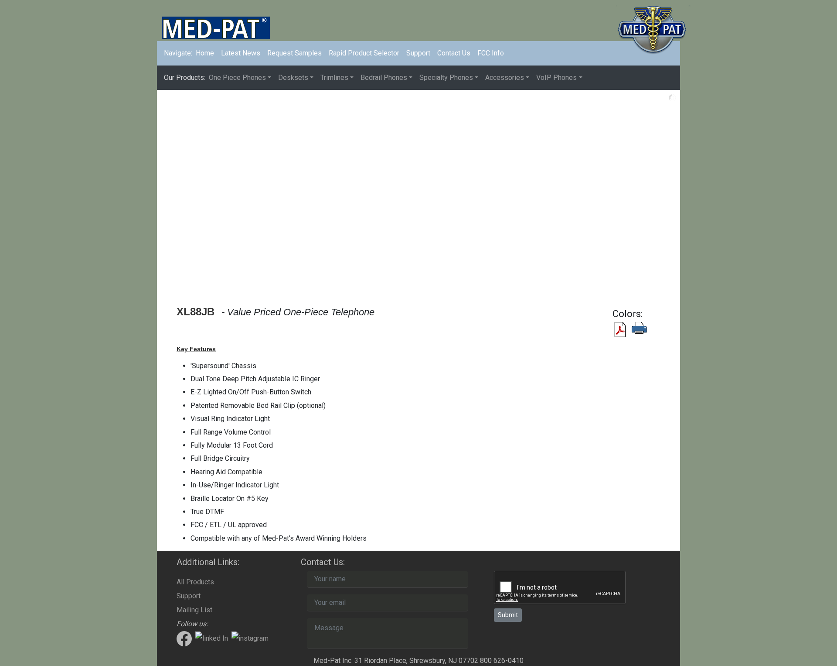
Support (418, 53)
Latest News (240, 53)
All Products (195, 582)
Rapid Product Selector (364, 53)
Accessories (504, 77)
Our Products (184, 77)
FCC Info (490, 53)
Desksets (293, 77)
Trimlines (334, 77)
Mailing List (194, 610)
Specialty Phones (446, 77)
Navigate (178, 53)
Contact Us (453, 53)
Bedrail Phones (384, 77)
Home (207, 53)
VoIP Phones (556, 77)
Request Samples (294, 53)
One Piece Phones (237, 77)
